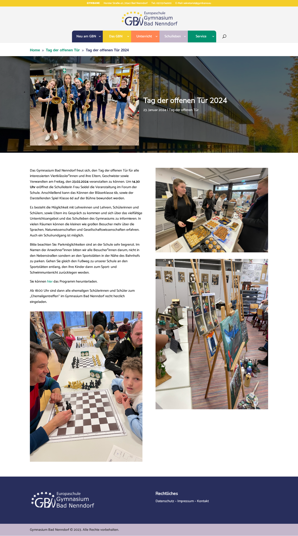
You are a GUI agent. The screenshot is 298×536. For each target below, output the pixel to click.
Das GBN (116, 36)
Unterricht (144, 36)
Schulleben (172, 36)
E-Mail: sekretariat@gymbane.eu (193, 3)
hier (50, 281)
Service (201, 36)
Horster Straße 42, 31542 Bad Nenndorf (125, 3)
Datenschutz (165, 501)
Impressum (185, 501)
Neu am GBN (86, 36)
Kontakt (203, 501)
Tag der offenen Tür (184, 110)
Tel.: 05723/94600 (161, 3)
